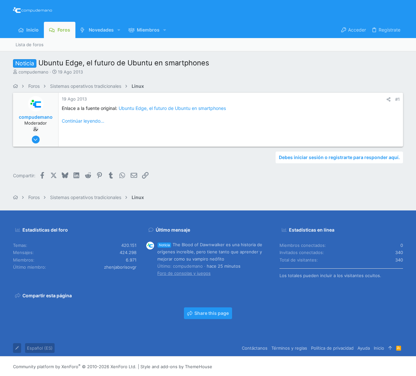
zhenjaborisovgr (120, 267)
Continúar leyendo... (83, 121)
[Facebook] (361, 366)
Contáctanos (254, 348)
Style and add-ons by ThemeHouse (176, 366)
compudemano (33, 71)
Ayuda (364, 348)
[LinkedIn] (381, 366)
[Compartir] (388, 99)
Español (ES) (40, 348)
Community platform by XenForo (74, 366)
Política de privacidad (332, 348)
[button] (118, 29)
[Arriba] (390, 348)
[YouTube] (400, 366)
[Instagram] (371, 366)
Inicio (379, 348)
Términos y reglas (289, 348)
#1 (397, 99)
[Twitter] (390, 366)
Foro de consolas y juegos (184, 273)
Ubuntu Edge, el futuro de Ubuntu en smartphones (172, 108)
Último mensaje (173, 230)
